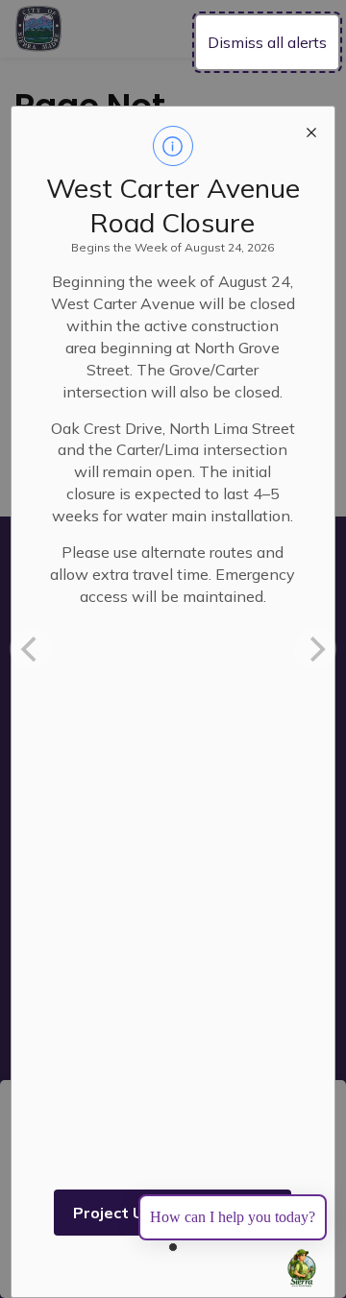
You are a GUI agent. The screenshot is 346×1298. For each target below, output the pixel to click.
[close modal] (311, 130)
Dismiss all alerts (267, 42)
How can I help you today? (232, 1217)
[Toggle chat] (302, 1268)
